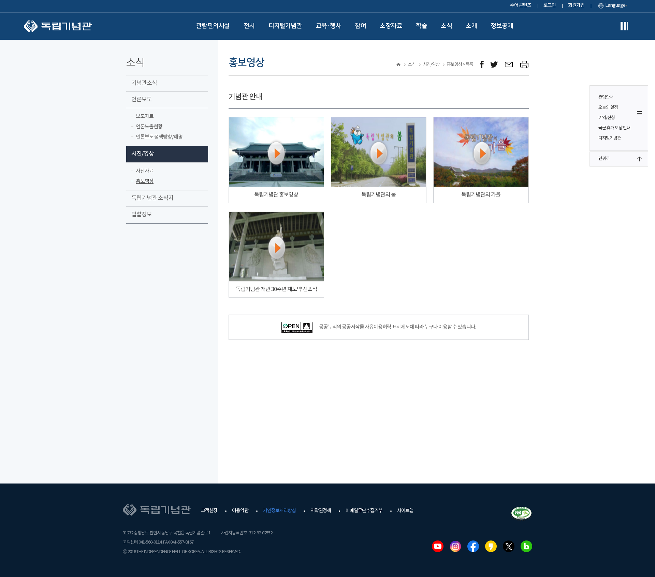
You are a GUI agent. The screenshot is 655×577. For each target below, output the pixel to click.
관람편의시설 (213, 26)
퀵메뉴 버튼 (639, 113)
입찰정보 (141, 214)
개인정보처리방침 (279, 511)
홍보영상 (145, 181)
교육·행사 (328, 26)
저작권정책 (320, 511)
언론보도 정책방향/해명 (159, 137)
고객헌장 (209, 511)
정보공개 (502, 26)
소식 (446, 26)
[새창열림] (482, 64)
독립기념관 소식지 (152, 198)
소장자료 (391, 26)
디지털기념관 (285, 26)
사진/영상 (142, 153)
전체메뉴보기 (624, 26)
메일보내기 (509, 64)
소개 (471, 26)
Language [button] (615, 5)
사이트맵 (405, 511)
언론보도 (141, 99)
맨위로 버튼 (639, 159)
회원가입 (576, 5)
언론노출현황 (149, 127)
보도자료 (145, 116)
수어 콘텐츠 (520, 5)
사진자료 (145, 171)
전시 (249, 26)
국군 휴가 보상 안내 (614, 128)
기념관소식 (144, 83)
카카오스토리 (491, 546)
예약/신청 (606, 117)
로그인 (549, 5)
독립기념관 (58, 26)
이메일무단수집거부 (364, 511)
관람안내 (605, 97)
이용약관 (240, 511)
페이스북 (473, 546)
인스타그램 (455, 546)
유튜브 (437, 546)
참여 (360, 26)
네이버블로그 (526, 546)
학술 (421, 26)
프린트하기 (524, 64)
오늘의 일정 (608, 107)
